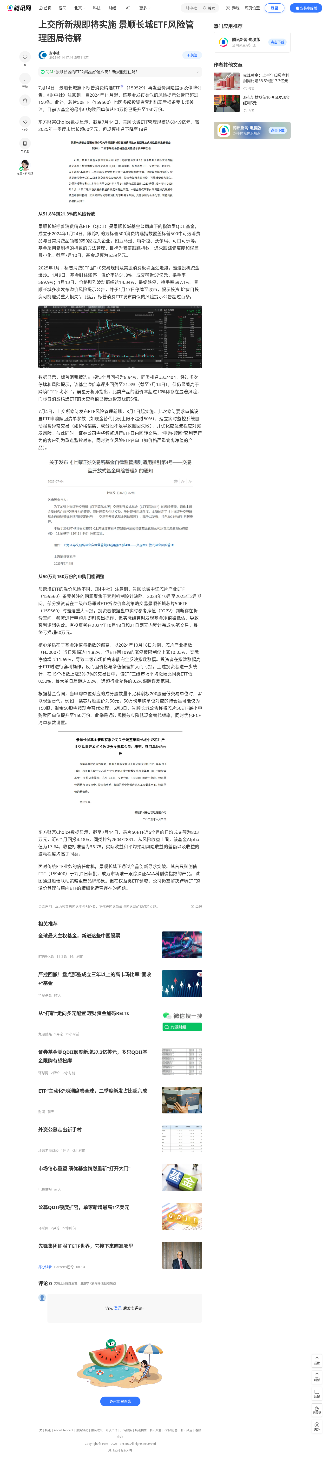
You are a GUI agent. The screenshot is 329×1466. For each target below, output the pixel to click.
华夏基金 (45, 995)
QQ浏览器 (171, 1430)
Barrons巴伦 (64, 1267)
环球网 (43, 1073)
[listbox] (120, 1095)
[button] (277, 42)
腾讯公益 (155, 1430)
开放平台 (111, 1430)
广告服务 (126, 1430)
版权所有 (126, 1450)
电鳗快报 (45, 1189)
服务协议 (82, 1430)
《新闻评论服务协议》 (103, 1283)
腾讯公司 (114, 1450)
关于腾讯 (45, 1430)
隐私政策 (97, 1430)
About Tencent (63, 1430)
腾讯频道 (186, 1430)
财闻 (41, 1111)
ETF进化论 (46, 956)
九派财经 (45, 1034)
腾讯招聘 (141, 1430)
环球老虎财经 (48, 1150)
